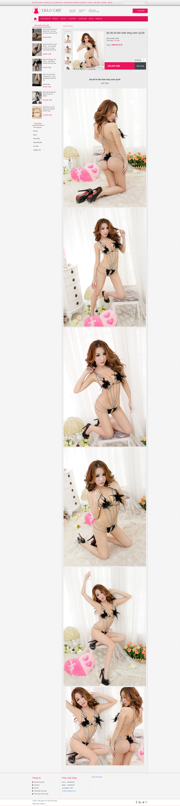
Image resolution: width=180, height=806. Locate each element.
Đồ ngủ (55, 19)
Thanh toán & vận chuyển (41, 794)
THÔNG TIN (98, 19)
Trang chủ (66, 26)
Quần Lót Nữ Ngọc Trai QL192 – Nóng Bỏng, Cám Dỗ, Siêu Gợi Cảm (49, 61)
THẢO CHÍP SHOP (97, 777)
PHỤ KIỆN (72, 19)
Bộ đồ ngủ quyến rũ (80, 2)
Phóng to (100, 67)
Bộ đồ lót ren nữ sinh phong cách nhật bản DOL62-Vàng (49, 109)
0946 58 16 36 (117, 45)
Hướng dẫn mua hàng (40, 791)
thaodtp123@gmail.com (69, 791)
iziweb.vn (42, 804)
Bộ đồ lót (47, 2)
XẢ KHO (90, 2)
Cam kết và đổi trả (39, 782)
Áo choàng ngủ (57, 2)
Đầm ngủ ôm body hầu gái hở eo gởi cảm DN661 (49, 94)
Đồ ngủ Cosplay (37, 2)
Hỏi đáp (103, 2)
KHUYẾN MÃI (68, 2)
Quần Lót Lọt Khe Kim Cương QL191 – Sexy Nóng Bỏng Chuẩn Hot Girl (49, 77)
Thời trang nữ (46, 19)
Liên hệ (109, 2)
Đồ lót (63, 19)
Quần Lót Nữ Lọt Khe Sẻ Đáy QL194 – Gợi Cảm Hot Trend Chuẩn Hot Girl (50, 31)
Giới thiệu (97, 2)
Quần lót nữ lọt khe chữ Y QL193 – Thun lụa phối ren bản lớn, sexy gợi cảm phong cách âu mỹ (50, 47)
